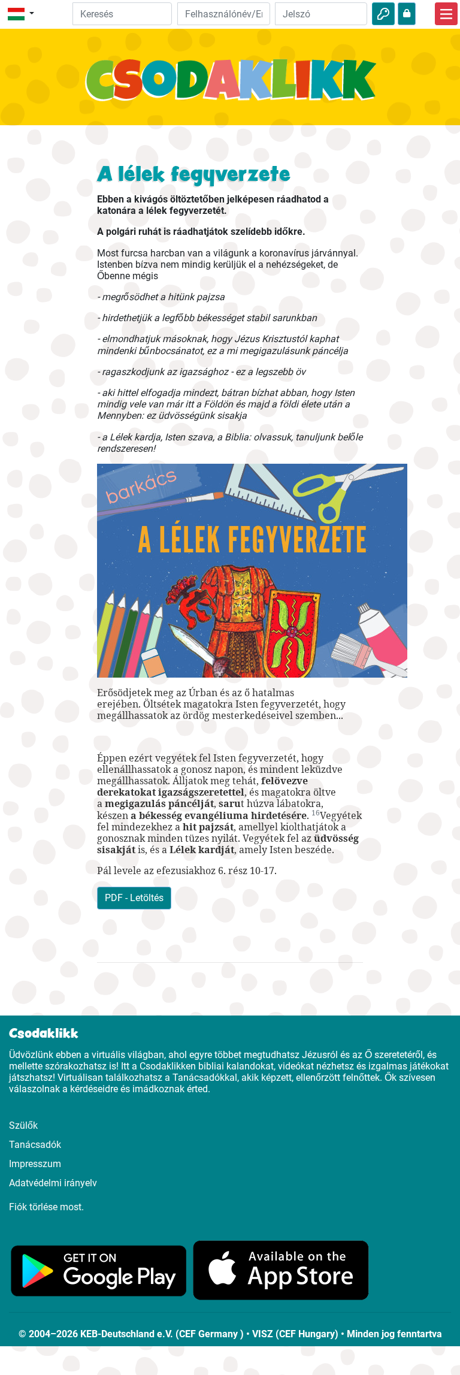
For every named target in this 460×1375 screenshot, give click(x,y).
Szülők (23, 1125)
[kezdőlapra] (230, 87)
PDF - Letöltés (134, 897)
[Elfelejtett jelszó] (407, 13)
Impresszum (35, 1163)
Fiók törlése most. (46, 1207)
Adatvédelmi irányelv (53, 1183)
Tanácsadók (35, 1144)
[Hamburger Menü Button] (446, 13)
